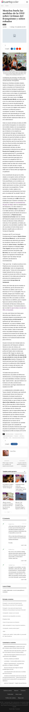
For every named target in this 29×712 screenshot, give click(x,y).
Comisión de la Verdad (18, 434)
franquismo (16, 435)
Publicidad (10, 694)
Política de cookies (11, 698)
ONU (10, 437)
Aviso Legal (19, 694)
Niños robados (5, 437)
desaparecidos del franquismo (8, 435)
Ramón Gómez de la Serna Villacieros (18, 437)
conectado (14, 590)
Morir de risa (21, 661)
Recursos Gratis (7, 667)
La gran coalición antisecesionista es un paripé (21, 464)
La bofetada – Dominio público (11, 661)
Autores (16, 690)
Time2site (17, 709)
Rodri (5, 658)
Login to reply (23, 545)
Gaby (5, 663)
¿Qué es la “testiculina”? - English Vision (12, 683)
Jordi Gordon (22, 435)
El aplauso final (6, 619)
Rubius (5, 650)
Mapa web (20, 698)
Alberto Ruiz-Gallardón (9, 434)
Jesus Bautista (7, 671)
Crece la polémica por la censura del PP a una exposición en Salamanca (14, 679)
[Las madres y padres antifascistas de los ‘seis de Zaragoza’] (8, 478)
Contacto (23, 690)
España (4, 24)
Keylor (5, 654)
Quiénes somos (8, 690)
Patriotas (24, 683)
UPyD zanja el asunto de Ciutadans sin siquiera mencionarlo (8, 464)
